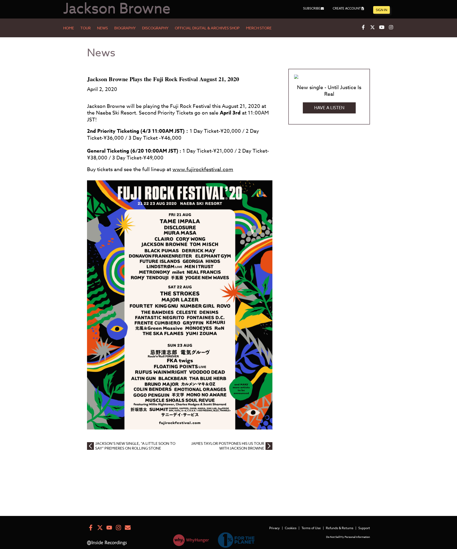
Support (364, 528)
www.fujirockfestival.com (202, 169)
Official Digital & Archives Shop (207, 28)
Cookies (290, 528)
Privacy (274, 528)
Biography (125, 28)
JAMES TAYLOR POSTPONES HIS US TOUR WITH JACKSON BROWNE (227, 446)
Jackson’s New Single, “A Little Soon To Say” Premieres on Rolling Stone (135, 446)
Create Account (347, 8)
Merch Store (259, 28)
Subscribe (311, 8)
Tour (85, 28)
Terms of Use (311, 528)
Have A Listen (329, 108)
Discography (155, 28)
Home (68, 28)
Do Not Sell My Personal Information (348, 537)
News (102, 28)
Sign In (381, 10)
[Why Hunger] (191, 541)
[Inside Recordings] (107, 543)
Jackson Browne (116, 9)
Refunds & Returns (339, 528)
